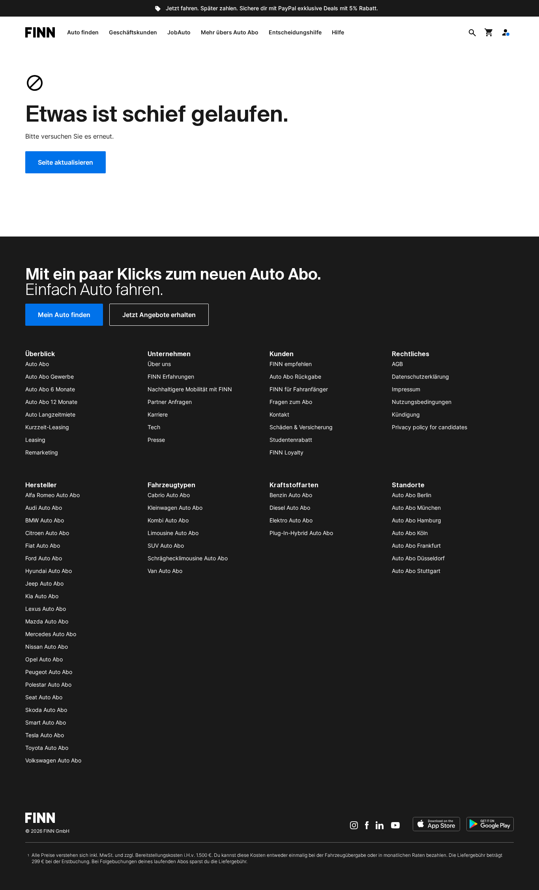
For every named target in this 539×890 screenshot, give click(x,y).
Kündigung (406, 414)
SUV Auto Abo (166, 545)
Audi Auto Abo (43, 507)
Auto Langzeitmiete (50, 414)
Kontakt (279, 414)
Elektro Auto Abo (291, 520)
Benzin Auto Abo (291, 495)
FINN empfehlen (291, 364)
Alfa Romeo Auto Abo (52, 495)
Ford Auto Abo (43, 558)
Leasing (35, 439)
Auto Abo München (416, 507)
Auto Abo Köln (410, 532)
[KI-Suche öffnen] (472, 32)
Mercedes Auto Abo (50, 634)
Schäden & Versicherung (301, 427)
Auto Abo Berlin (411, 495)
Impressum (406, 389)
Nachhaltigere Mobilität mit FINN (190, 389)
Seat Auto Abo (43, 697)
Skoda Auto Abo (46, 709)
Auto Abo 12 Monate (51, 401)
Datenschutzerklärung (420, 376)
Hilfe (338, 32)
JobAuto (179, 32)
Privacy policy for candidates (429, 427)
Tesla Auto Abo (44, 735)
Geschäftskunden (133, 32)
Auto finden (83, 32)
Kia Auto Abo (41, 596)
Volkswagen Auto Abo (53, 760)
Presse (156, 439)
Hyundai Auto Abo (48, 570)
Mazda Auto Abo (46, 621)
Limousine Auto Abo (173, 532)
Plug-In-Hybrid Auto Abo (301, 532)
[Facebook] (367, 825)
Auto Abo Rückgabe (295, 376)
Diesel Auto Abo (290, 507)
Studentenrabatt (291, 439)
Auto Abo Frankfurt (416, 545)
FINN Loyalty (286, 452)
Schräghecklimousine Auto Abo (188, 558)
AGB (397, 364)
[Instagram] (354, 825)
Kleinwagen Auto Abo (175, 507)
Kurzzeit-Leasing (47, 427)
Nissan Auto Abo (46, 646)
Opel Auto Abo (44, 659)
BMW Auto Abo (44, 520)
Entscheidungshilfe (295, 32)
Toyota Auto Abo (46, 747)
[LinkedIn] (379, 825)
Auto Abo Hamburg (416, 520)
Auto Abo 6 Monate (50, 389)
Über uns (159, 364)
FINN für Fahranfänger (299, 389)
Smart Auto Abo (45, 722)
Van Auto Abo (165, 570)
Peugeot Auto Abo (48, 671)
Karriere (158, 414)
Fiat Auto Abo (42, 545)
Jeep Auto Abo (44, 583)
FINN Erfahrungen (171, 376)
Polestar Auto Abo (48, 684)
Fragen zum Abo (291, 401)
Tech (154, 427)
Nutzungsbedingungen (421, 401)
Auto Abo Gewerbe (49, 376)
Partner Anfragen (170, 401)
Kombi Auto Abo (168, 520)
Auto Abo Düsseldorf (418, 558)
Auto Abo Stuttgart (416, 570)
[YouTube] (395, 825)
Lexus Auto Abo (45, 608)
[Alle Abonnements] (505, 32)
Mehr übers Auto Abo (229, 32)
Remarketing (41, 452)
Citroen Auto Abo (47, 532)
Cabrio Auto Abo (169, 495)
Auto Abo (37, 364)
